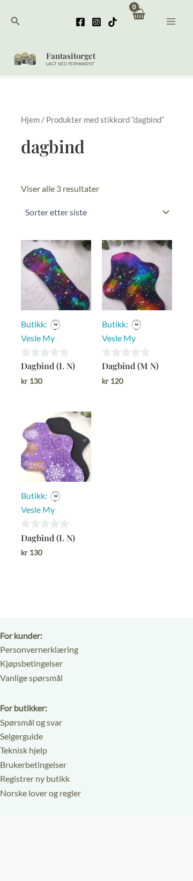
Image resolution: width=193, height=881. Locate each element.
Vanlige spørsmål (31, 678)
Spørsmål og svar (31, 722)
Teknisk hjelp (23, 750)
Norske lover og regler (40, 793)
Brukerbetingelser (33, 764)
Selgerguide (21, 736)
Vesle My (38, 338)
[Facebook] (80, 22)
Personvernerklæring (39, 649)
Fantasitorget (70, 55)
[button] (15, 21)
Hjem (30, 119)
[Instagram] (96, 22)
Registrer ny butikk (35, 778)
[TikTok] (112, 22)
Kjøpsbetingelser (31, 663)
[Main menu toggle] (171, 21)
